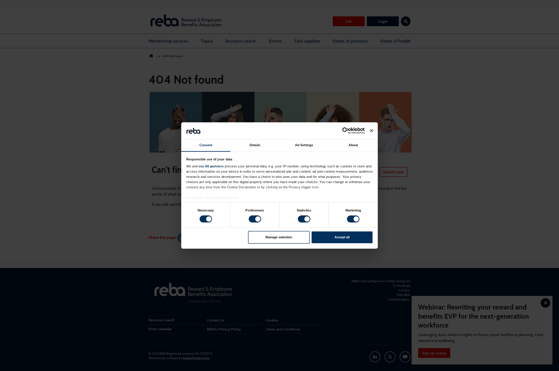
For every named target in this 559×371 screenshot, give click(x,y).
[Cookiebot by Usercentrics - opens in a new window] (345, 130)
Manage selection (279, 237)
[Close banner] (371, 130)
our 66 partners (211, 166)
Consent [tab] (205, 145)
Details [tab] (255, 145)
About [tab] (353, 145)
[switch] (255, 219)
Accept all (342, 237)
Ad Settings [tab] (304, 145)
